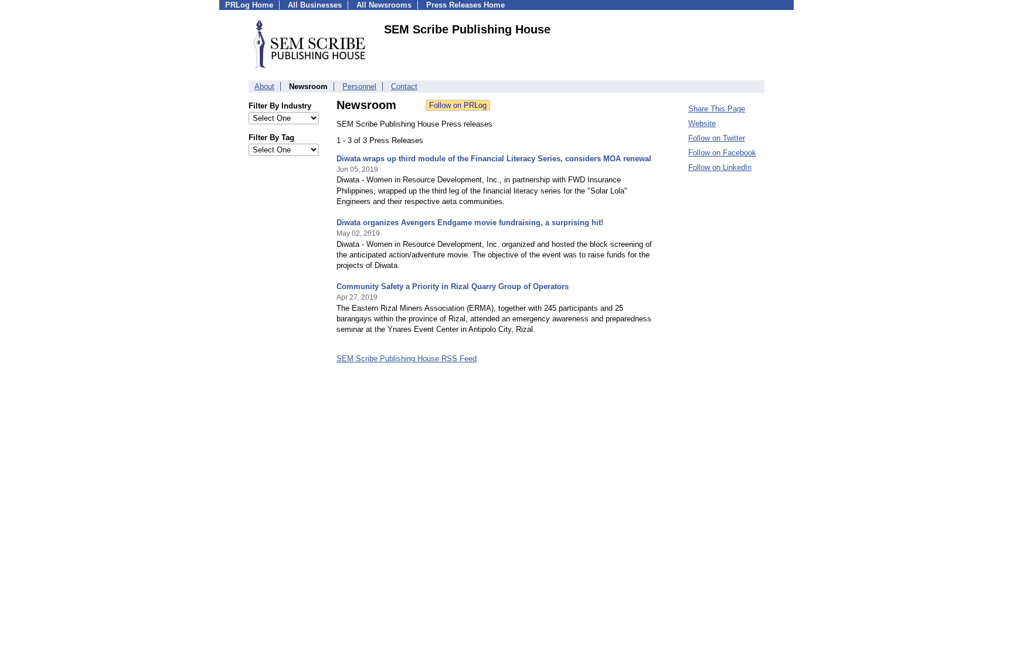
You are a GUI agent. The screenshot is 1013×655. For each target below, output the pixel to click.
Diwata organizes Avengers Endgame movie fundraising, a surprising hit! (469, 222)
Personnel (359, 86)
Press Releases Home (465, 5)
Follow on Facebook (722, 152)
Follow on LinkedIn (720, 167)
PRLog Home (249, 5)
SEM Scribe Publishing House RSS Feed (406, 358)
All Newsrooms (384, 5)
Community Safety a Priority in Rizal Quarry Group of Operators (452, 286)
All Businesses (315, 5)
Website (702, 123)
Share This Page (716, 108)
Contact (404, 86)
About (264, 86)
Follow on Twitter (716, 138)
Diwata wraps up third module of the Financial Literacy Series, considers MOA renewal (493, 158)
